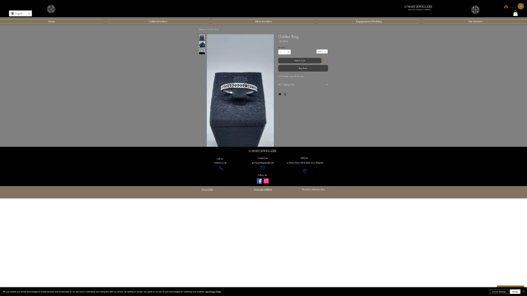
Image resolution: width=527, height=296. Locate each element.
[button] (515, 13)
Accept (515, 291)
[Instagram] (266, 181)
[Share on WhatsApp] (285, 94)
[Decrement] (280, 52)
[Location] (304, 171)
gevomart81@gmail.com (263, 162)
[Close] (523, 291)
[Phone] (221, 168)
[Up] (521, 6)
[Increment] (288, 52)
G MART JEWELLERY (418, 6)
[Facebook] (259, 181)
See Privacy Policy (213, 291)
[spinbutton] (284, 52)
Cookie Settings (499, 291)
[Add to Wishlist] (325, 60)
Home (201, 29)
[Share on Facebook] (280, 94)
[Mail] (262, 167)
